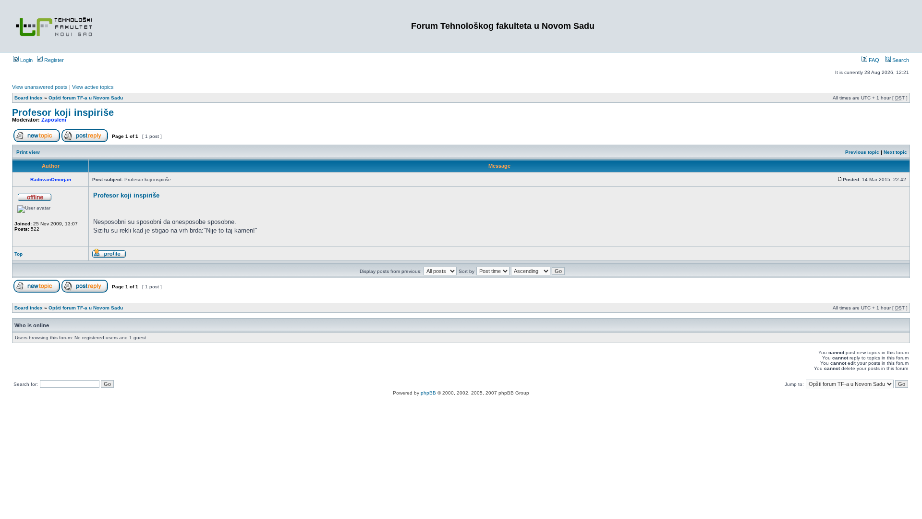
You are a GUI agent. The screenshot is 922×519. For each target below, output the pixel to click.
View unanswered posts (40, 87)
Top (18, 254)
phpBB (428, 392)
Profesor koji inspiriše (63, 112)
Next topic (895, 152)
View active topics (93, 87)
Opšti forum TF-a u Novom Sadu (86, 97)
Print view (28, 152)
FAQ (873, 60)
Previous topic (862, 152)
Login (26, 60)
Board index (28, 97)
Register (53, 60)
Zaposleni (53, 120)
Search (900, 60)
